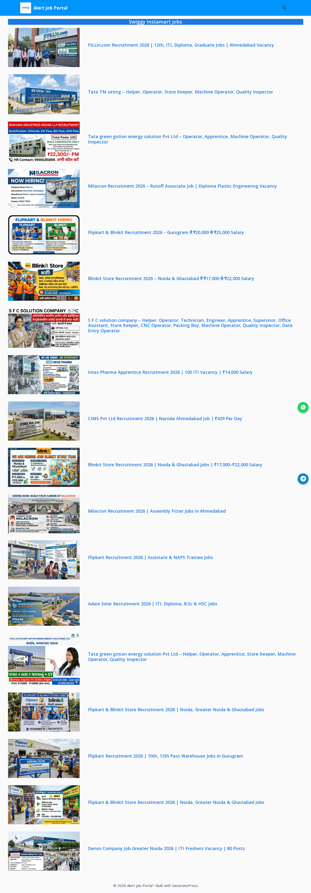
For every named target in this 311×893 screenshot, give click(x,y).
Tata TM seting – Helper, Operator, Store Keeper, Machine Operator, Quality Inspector (180, 92)
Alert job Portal (51, 8)
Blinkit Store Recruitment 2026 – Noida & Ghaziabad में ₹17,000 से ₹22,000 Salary (171, 278)
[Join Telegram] (303, 478)
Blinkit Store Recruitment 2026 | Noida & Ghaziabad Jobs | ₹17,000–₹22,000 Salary (175, 464)
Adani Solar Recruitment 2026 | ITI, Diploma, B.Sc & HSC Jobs (152, 604)
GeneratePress (185, 885)
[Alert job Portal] (25, 8)
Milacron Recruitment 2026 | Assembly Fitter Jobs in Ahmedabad (157, 511)
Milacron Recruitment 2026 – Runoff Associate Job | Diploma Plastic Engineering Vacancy (182, 186)
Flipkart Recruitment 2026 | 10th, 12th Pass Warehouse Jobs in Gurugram (165, 756)
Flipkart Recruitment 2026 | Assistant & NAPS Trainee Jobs (150, 557)
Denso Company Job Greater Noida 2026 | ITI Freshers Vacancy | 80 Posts (166, 848)
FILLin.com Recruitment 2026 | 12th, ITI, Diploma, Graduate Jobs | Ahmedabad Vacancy (181, 45)
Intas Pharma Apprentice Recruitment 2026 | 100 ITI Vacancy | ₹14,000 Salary (170, 372)
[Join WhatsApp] (303, 407)
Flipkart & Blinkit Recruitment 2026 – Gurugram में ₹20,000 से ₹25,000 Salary (166, 232)
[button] (284, 8)
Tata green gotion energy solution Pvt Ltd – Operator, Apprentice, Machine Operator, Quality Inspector (187, 139)
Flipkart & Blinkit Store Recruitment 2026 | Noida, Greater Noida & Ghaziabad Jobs (176, 709)
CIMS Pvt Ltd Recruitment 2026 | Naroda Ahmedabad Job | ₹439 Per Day (165, 418)
